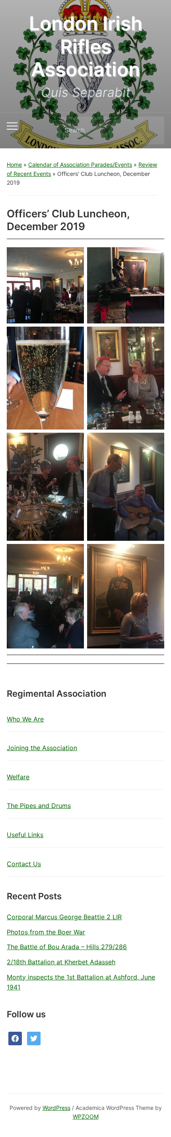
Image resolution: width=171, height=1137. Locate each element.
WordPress (56, 1107)
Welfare (18, 777)
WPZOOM (86, 1116)
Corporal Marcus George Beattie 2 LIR (64, 917)
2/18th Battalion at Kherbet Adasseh (61, 962)
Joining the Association (42, 748)
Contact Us (24, 864)
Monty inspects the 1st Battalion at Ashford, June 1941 (81, 982)
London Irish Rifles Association (85, 46)
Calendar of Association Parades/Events (80, 164)
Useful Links (25, 835)
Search (151, 130)
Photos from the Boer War (46, 932)
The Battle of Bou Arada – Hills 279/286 (67, 947)
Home (14, 164)
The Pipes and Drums (39, 806)
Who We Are (25, 719)
